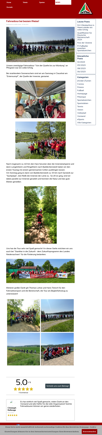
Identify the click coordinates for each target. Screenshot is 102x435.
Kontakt (10, 7)
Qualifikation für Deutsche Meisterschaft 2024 (84, 36)
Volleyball (81, 113)
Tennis (80, 106)
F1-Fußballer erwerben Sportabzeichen (84, 48)
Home (9, 2)
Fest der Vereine (84, 43)
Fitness (80, 87)
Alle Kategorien (84, 123)
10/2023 (81, 62)
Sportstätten (82, 103)
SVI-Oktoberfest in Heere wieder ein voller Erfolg (85, 27)
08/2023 (81, 68)
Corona (80, 84)
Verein (80, 110)
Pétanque (81, 97)
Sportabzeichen (84, 100)
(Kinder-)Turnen (84, 81)
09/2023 (81, 65)
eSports (80, 119)
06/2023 (81, 72)
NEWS (57, 2)
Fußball (80, 90)
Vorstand (81, 116)
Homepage (82, 94)
